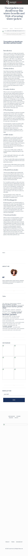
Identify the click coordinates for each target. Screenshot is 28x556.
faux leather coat (19, 311)
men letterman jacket (15, 316)
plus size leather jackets (10, 320)
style (16, 325)
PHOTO (16, 417)
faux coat (9, 311)
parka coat (17, 319)
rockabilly (4, 323)
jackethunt (4, 312)
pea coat (3, 320)
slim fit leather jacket (11, 325)
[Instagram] (16, 550)
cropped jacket (18, 309)
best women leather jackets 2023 (12, 307)
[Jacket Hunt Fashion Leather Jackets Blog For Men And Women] (14, 2)
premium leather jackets (19, 322)
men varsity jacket (5, 317)
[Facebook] (12, 550)
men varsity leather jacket (14, 317)
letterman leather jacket (6, 316)
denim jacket (4, 311)
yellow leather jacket (17, 330)
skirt (16, 323)
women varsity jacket (20, 328)
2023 (3, 303)
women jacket (4, 328)
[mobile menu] (26, 2)
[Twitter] (14, 550)
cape (3, 309)
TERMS (12, 541)
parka (13, 319)
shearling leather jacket (11, 323)
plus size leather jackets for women (8, 322)
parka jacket (21, 319)
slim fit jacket (4, 325)
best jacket (19, 303)
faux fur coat (13, 311)
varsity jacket (7, 326)
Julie (11, 28)
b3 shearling (7, 303)
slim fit (19, 323)
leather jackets (9, 314)
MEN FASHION (11, 416)
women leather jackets (12, 328)
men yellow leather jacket (7, 319)
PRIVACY (7, 541)
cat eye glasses (7, 309)
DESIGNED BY (19, 541)
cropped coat (12, 309)
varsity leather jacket (16, 327)
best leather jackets (9, 305)
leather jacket (16, 312)
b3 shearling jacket (13, 303)
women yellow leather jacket (7, 330)
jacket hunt (9, 312)
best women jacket (20, 305)
